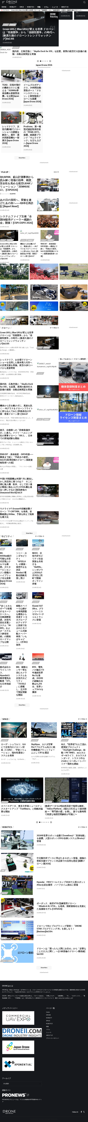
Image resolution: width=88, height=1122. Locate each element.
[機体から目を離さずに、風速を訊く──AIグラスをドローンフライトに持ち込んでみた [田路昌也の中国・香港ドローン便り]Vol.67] (29, 235)
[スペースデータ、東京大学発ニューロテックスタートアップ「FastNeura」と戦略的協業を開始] (22, 790)
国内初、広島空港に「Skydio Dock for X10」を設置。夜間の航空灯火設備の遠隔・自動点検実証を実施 (16, 386)
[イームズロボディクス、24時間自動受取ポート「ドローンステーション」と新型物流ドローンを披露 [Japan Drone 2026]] (33, 76)
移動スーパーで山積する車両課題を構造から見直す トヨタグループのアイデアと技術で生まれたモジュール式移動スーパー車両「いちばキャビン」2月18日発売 (22, 625)
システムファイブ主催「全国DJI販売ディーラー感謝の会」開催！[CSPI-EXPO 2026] (16, 219)
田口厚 (3, 938)
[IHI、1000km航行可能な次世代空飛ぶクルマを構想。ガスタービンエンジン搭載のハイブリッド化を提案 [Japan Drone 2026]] (6, 542)
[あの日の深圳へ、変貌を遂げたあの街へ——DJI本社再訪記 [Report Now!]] (48, 204)
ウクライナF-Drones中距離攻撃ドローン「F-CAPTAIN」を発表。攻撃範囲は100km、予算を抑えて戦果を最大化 (17, 512)
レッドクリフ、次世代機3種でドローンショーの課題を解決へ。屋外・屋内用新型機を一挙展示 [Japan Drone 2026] (11, 134)
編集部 (54, 200)
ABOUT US (49, 1035)
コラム (5, 24)
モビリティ (6, 536)
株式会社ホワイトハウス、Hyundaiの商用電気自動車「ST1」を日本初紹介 (6, 677)
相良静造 (46, 495)
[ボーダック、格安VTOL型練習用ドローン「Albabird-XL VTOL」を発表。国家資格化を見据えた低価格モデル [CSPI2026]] (17, 907)
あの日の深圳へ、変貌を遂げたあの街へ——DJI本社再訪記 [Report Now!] (16, 203)
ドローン (5, 328)
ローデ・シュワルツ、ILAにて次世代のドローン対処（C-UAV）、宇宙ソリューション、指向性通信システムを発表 (13, 750)
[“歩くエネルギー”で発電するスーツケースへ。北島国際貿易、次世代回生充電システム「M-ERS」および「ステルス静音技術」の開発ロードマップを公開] (6, 595)
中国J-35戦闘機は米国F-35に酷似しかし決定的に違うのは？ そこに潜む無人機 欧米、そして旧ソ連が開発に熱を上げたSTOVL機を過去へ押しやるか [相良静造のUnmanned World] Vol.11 (16, 485)
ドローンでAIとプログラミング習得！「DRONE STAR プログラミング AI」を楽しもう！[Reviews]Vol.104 (59, 928)
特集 (55, 181)
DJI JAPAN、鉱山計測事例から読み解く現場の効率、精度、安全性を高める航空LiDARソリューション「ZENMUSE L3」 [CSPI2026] (17, 183)
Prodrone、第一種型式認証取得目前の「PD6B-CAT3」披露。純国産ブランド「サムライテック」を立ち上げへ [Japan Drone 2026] (32, 136)
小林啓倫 (10, 961)
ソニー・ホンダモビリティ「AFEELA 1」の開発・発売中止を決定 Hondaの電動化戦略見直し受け (22, 565)
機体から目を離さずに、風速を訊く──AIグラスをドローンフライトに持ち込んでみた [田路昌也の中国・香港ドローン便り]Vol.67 (16, 409)
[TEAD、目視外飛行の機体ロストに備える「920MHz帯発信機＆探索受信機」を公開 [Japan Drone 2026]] (11, 76)
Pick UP (4, 172)
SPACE (5, 719)
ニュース (16, 47)
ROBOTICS (7, 827)
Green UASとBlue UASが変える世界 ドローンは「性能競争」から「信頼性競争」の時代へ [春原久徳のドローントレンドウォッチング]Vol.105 (47, 10)
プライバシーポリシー (52, 1038)
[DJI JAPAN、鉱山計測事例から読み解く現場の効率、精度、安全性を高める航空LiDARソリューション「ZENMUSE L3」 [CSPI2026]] (48, 185)
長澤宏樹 (50, 240)
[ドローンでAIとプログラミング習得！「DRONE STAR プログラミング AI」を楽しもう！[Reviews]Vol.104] (17, 930)
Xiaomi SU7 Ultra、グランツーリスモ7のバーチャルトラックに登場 (38, 612)
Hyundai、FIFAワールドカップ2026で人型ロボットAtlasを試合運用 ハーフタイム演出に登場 (61, 883)
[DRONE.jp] (12, 2)
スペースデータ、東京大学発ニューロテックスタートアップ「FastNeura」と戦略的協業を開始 (22, 808)
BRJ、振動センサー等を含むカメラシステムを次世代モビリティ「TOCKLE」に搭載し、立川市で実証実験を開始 (22, 681)
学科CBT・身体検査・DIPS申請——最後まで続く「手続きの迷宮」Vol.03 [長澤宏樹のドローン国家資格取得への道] (16, 458)
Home (48, 1012)
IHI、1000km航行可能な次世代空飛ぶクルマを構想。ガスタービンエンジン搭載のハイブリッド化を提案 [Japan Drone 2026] (6, 568)
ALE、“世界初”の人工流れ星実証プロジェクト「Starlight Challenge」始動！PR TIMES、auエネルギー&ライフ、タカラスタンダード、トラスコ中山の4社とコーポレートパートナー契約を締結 (73, 754)
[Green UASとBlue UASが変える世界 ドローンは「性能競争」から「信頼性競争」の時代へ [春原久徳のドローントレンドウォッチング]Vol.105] (9, 235)
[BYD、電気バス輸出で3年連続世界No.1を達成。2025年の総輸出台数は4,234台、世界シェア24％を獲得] (38, 656)
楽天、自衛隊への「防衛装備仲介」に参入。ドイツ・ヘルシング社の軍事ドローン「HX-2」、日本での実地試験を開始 (16, 434)
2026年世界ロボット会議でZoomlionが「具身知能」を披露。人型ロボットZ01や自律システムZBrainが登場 (62, 838)
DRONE (48, 1015)
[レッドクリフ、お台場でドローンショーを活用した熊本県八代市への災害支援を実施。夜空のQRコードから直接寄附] (48, 368)
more (55, 172)
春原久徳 (12, 24)
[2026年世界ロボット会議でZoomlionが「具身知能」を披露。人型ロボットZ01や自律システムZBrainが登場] (17, 840)
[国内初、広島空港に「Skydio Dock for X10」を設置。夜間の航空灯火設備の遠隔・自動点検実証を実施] (5, 50)
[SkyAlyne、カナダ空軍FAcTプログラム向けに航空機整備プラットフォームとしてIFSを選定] (44, 730)
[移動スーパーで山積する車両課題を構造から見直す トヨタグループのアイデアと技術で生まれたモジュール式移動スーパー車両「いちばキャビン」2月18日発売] (22, 595)
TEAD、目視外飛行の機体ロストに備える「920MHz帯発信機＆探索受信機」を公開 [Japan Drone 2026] (11, 91)
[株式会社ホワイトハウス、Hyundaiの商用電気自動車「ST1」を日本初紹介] (6, 656)
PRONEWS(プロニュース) (9, 1099)
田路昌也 (30, 240)
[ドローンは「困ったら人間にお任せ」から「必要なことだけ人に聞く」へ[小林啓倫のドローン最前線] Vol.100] (17, 953)
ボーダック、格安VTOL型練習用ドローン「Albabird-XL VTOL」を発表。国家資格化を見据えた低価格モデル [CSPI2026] (61, 906)
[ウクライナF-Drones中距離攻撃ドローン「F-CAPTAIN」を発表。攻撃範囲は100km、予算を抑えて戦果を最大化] (48, 517)
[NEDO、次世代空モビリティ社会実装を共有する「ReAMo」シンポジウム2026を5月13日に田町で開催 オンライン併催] (38, 542)
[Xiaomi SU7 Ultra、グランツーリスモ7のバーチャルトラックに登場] (38, 595)
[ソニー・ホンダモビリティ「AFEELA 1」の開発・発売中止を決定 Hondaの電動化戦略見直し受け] (22, 542)
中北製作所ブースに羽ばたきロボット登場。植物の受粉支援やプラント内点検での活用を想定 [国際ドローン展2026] (61, 861)
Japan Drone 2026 (44, 65)
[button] (85, 10)
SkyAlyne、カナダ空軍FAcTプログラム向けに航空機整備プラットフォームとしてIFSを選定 (43, 748)
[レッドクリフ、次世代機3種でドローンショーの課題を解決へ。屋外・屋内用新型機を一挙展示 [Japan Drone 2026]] (11, 118)
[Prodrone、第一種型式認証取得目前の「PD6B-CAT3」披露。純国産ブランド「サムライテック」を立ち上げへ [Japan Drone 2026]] (33, 118)
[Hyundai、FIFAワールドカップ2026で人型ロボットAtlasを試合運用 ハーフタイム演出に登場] (17, 885)
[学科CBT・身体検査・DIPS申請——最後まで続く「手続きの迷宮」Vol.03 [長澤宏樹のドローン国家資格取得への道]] (50, 235)
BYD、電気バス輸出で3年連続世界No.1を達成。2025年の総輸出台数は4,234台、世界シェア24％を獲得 (38, 679)
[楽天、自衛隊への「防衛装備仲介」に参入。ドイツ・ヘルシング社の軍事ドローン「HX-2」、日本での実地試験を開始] (48, 439)
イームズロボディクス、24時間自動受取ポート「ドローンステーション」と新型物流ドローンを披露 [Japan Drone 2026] (32, 93)
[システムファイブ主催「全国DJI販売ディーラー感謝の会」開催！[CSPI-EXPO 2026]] (48, 221)
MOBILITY (49, 1018)
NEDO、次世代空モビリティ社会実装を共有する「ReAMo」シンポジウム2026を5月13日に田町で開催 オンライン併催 (37, 568)
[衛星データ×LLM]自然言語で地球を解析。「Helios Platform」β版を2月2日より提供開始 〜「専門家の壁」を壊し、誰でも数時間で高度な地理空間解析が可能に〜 (65, 809)
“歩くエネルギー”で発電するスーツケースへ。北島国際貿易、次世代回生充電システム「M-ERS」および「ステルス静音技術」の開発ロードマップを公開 (6, 623)
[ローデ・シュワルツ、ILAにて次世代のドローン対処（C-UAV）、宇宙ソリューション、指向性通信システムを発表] (14, 730)
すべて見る (53, 327)
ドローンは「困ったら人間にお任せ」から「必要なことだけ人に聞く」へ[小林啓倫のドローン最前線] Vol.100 (61, 951)
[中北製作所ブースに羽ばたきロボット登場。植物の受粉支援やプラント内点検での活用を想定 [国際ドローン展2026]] (17, 862)
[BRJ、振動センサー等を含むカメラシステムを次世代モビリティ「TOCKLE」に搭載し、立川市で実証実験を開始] (22, 656)
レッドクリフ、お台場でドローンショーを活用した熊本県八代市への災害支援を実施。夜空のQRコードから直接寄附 (16, 363)
